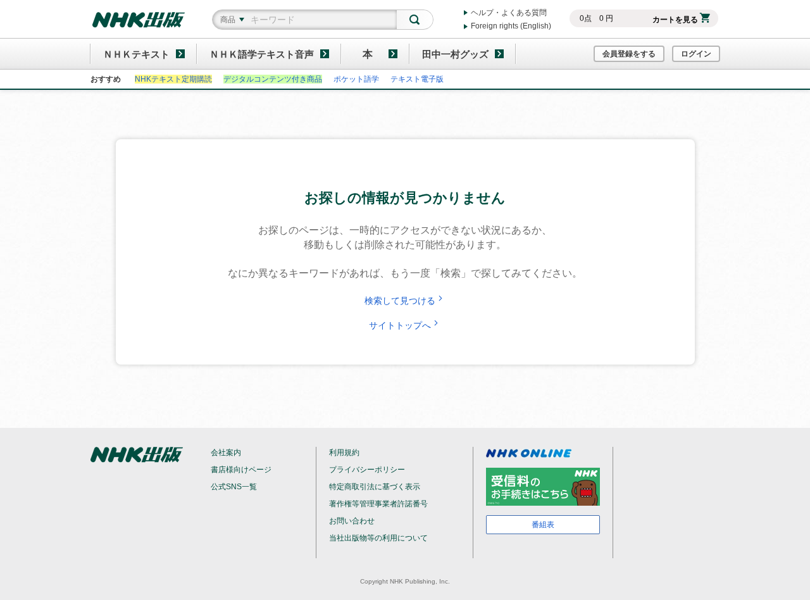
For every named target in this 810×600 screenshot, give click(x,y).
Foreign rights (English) (511, 26)
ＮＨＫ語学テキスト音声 (261, 54)
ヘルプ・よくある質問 (509, 12)
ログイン (696, 53)
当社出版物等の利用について (378, 538)
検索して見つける (399, 301)
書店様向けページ (241, 469)
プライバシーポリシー (367, 469)
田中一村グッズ (455, 54)
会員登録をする (629, 53)
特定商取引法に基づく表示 (374, 486)
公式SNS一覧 (234, 486)
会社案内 (226, 452)
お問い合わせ (352, 520)
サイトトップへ (400, 325)
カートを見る (675, 19)
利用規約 (344, 452)
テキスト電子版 (417, 79)
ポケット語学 (356, 79)
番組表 (543, 524)
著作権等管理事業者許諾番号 (378, 503)
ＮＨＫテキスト (136, 54)
